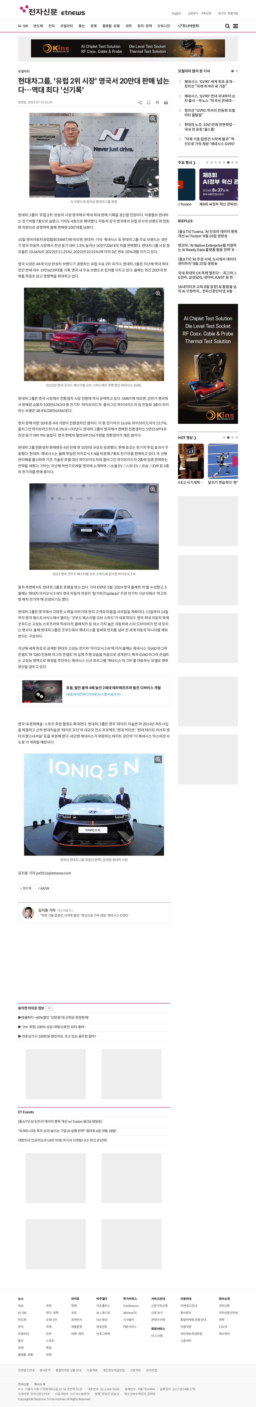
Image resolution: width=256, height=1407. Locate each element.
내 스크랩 (157, 1336)
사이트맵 (151, 1370)
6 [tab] (228, 162)
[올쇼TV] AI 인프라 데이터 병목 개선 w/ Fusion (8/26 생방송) (60, 1121)
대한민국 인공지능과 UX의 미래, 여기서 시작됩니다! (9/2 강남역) (62, 1140)
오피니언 (163, 26)
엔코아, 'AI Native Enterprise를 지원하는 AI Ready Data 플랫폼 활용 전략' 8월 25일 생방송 (207, 249)
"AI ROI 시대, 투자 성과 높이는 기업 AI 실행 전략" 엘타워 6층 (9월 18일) (67, 1131)
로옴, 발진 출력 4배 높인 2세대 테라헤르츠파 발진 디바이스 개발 (113, 688)
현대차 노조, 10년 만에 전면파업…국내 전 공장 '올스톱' (210, 127)
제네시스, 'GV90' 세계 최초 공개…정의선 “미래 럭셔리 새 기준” (210, 84)
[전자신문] (52, 10)
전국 (48, 1334)
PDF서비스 (130, 1327)
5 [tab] (224, 162)
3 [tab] (216, 162)
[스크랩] (149, 103)
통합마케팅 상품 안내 (193, 1320)
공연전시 (76, 1320)
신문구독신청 (159, 1306)
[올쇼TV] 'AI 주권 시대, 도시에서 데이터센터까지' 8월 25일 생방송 (207, 261)
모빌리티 (66, 26)
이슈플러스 (103, 1306)
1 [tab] (232, 71)
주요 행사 (187, 163)
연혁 (221, 1320)
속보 (20, 1306)
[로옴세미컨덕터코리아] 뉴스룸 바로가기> (93, 694)
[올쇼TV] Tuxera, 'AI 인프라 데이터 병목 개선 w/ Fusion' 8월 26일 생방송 (208, 234)
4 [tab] (220, 162)
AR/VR (44, 888)
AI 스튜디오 (103, 1313)
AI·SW (23, 26)
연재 (48, 1355)
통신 (82, 26)
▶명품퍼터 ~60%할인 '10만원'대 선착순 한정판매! (53, 1017)
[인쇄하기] (166, 102)
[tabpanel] (208, 113)
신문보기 (193, 13)
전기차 (27, 888)
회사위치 (224, 1334)
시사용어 (128, 1320)
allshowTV (130, 1313)
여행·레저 (77, 1334)
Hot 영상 (101, 1320)
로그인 (222, 13)
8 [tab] (237, 162)
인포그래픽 (103, 1334)
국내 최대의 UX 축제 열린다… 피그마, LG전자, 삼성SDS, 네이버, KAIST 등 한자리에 (207, 277)
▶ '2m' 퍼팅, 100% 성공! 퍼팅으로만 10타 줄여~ (52, 1027)
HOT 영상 (187, 438)
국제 (48, 1327)
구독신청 (206, 13)
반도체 (38, 26)
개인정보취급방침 (191, 1334)
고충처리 (185, 1341)
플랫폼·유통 (111, 26)
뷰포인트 (101, 1327)
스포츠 (50, 1341)
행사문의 (185, 1313)
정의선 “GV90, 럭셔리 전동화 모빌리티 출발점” (209, 112)
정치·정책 (144, 26)
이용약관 (185, 1327)
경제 (93, 26)
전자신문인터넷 (228, 1313)
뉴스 (20, 1299)
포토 (74, 1313)
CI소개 (223, 1327)
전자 (51, 26)
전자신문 (224, 1306)
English (176, 13)
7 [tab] (232, 162)
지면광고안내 (188, 1306)
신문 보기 (157, 1313)
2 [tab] (237, 71)
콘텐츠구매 (158, 1320)
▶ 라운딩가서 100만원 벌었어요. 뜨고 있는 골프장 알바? (57, 1036)
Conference (130, 1306)
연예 (74, 1306)
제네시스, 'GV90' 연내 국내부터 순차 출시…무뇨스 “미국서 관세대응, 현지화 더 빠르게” (210, 98)
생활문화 (76, 1327)
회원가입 (233, 13)
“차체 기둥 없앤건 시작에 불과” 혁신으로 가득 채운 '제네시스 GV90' (84, 915)
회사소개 (39, 1384)
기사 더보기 (64, 910)
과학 (129, 26)
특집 (48, 1348)
